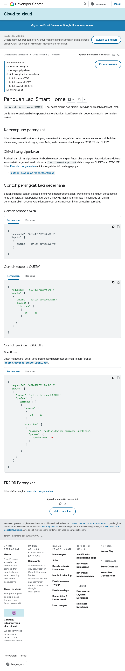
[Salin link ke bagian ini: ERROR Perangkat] (38, 483)
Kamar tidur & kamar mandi (59, 598)
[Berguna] (113, 54)
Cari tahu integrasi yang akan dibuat (12, 623)
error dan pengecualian (40, 491)
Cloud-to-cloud (18, 14)
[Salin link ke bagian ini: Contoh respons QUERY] (43, 267)
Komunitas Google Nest (108, 574)
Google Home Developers (16, 54)
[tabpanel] (62, 241)
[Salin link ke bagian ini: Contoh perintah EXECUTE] (46, 346)
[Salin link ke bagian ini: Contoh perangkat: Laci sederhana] (68, 186)
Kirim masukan (108, 64)
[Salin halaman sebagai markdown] (80, 99)
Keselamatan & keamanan (60, 568)
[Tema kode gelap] (113, 226)
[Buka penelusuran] (85, 4)
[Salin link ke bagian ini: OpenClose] (21, 352)
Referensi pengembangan (85, 574)
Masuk (117, 4)
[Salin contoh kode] (118, 226)
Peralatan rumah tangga (61, 583)
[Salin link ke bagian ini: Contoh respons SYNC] (40, 211)
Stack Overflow (109, 566)
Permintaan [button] (13, 220)
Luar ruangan (59, 605)
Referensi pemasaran (82, 565)
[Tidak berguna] (118, 54)
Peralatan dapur (61, 590)
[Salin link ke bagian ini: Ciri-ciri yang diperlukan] (42, 152)
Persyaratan (10, 655)
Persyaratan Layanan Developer (83, 594)
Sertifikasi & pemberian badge (86, 556)
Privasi (23, 655)
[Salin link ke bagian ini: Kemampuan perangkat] (48, 130)
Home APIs (34, 560)
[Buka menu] (5, 4)
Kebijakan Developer (82, 605)
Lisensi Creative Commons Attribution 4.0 (90, 523)
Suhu (55, 560)
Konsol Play (107, 551)
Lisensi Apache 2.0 (49, 526)
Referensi (55, 54)
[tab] (13, 220)
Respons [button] (30, 220)
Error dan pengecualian (23, 166)
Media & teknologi (62, 575)
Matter (7, 554)
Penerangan (59, 554)
